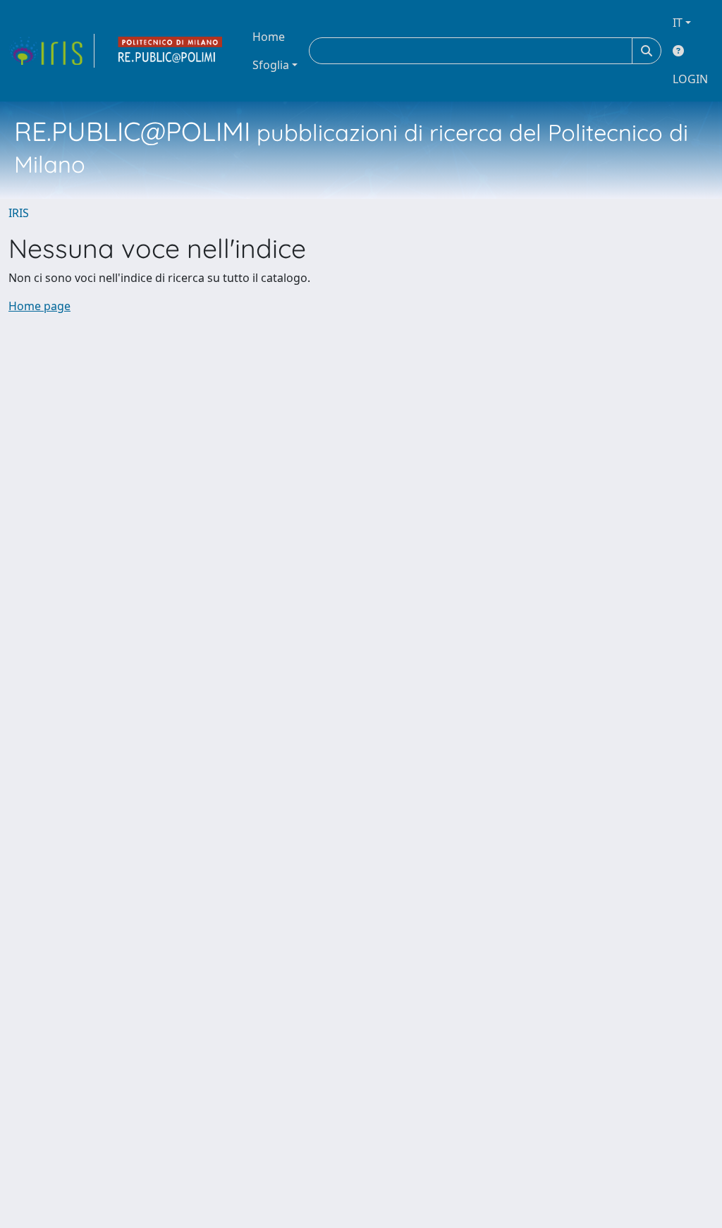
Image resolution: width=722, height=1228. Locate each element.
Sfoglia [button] (270, 65)
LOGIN (690, 79)
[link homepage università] (170, 51)
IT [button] (678, 22)
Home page (39, 306)
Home (268, 36)
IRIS (18, 213)
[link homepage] (51, 51)
